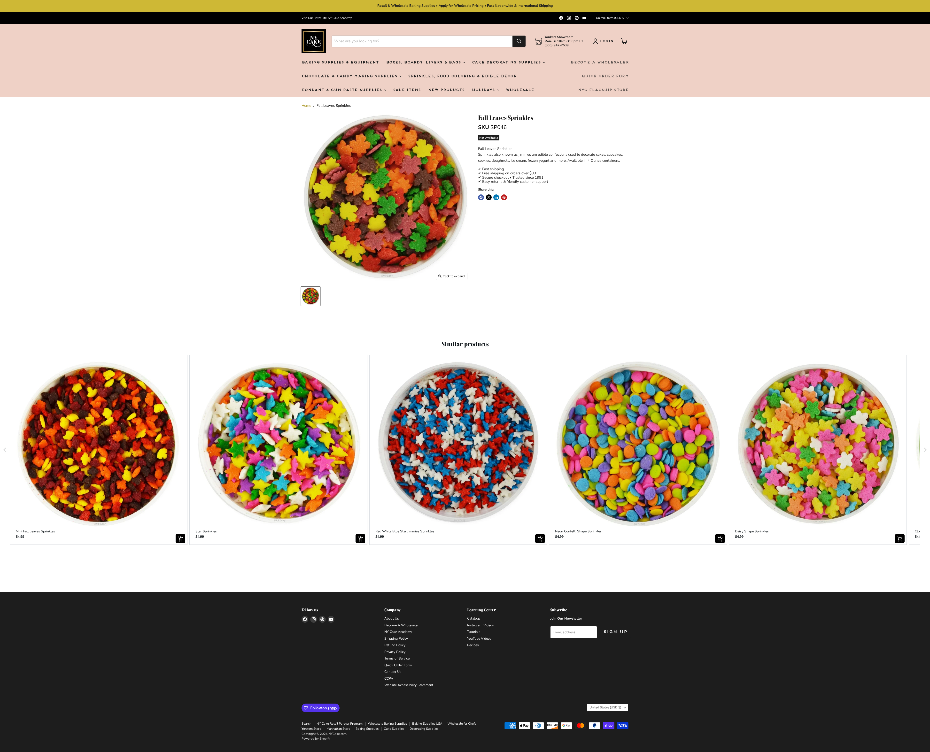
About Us (391, 618)
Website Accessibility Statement (408, 685)
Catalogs (473, 618)
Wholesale (520, 90)
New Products (446, 90)
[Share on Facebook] (481, 197)
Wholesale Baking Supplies (387, 723)
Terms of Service (397, 658)
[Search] (519, 41)
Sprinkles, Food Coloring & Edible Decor (462, 76)
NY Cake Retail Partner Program (340, 723)
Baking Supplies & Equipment (340, 62)
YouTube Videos (479, 638)
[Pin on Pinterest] (504, 197)
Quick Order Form (604, 76)
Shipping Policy (396, 638)
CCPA (388, 678)
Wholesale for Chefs (462, 723)
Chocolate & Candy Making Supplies (350, 76)
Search (306, 723)
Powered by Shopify (316, 739)
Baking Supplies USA (427, 723)
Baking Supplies (367, 729)
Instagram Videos (480, 625)
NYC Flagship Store (603, 90)
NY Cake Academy (398, 631)
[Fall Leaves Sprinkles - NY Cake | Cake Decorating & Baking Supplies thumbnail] (310, 296)
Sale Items (407, 90)
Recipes (473, 645)
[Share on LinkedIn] (496, 197)
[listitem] (98, 450)
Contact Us (392, 671)
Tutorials (473, 631)
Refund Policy (394, 645)
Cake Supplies (394, 729)
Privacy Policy (394, 652)
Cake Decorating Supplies (507, 62)
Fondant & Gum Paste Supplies (343, 90)
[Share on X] (489, 197)
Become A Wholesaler (599, 62)
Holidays (484, 90)
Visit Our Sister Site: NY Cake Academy (327, 18)
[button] (5, 450)
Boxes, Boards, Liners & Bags (424, 62)
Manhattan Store (338, 729)
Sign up (615, 632)
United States (610, 18)
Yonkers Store (311, 729)
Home (306, 106)
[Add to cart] (180, 538)
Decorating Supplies (424, 729)
